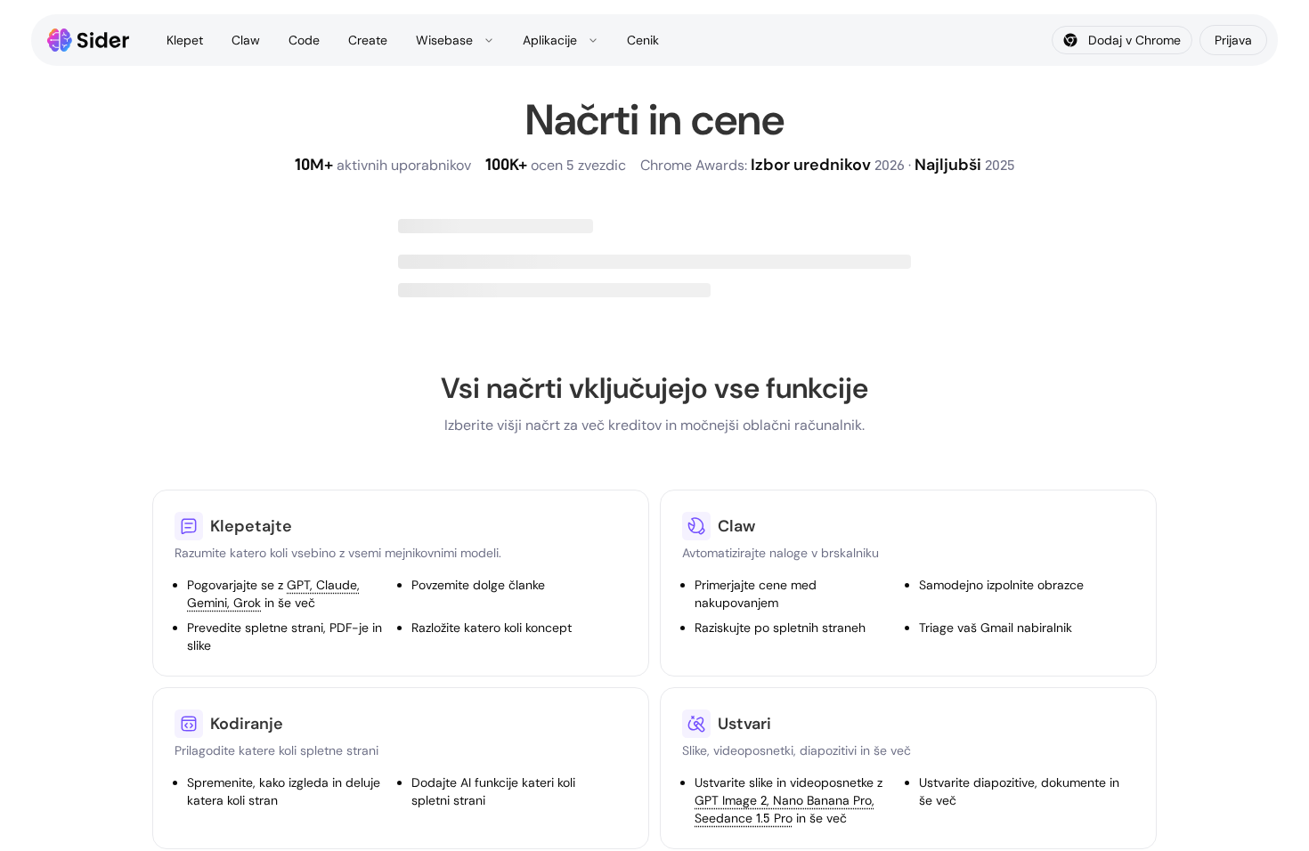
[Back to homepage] (88, 40)
